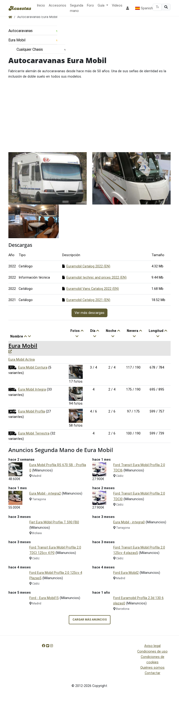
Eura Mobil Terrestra (33, 433)
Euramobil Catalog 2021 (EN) (88, 300)
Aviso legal (152, 646)
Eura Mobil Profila (31, 411)
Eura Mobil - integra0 (129, 522)
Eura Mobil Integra (32, 389)
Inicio (41, 5)
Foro (90, 5)
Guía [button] (101, 5)
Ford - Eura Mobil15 (44, 598)
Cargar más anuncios (89, 619)
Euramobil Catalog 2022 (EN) (88, 266)
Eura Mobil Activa (21, 360)
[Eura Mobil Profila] (76, 416)
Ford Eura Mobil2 (126, 573)
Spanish (146, 8)
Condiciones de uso (152, 652)
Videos (117, 5)
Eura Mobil (22, 345)
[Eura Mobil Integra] (76, 394)
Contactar (152, 673)
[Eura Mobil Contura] (76, 372)
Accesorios (57, 5)
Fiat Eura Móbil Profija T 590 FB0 (54, 522)
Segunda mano (76, 8)
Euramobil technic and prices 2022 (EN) (96, 278)
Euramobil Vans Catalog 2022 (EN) (92, 289)
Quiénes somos (152, 668)
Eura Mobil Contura (32, 368)
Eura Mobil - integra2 (45, 494)
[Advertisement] (89, 115)
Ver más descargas (89, 313)
